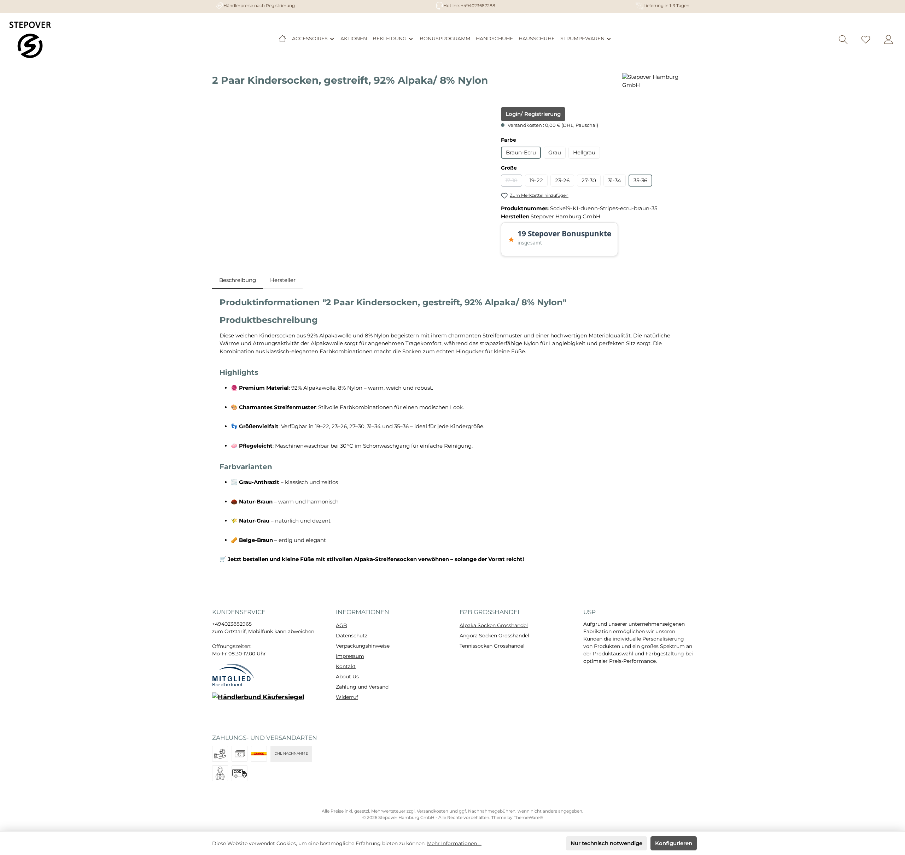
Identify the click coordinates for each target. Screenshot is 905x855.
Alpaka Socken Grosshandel (494, 625)
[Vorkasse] (220, 754)
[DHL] (259, 754)
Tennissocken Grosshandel (492, 646)
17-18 (514, 182)
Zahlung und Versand (362, 687)
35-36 (640, 180)
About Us (347, 676)
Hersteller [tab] (283, 280)
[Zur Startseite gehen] (30, 40)
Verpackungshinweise (363, 646)
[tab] (237, 280)
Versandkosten (432, 811)
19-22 (536, 180)
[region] (349, 183)
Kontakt (346, 666)
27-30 (589, 180)
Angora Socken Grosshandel (494, 635)
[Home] (282, 38)
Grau (554, 152)
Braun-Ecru (521, 152)
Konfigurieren (673, 843)
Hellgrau (584, 152)
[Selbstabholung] (220, 773)
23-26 (562, 180)
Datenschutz (351, 635)
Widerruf (347, 697)
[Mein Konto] (888, 40)
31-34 (614, 180)
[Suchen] (843, 40)
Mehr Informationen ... (454, 843)
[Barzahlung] (239, 754)
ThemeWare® (528, 817)
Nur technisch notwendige (606, 843)
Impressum (350, 656)
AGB (341, 625)
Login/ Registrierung (533, 114)
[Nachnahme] (239, 773)
